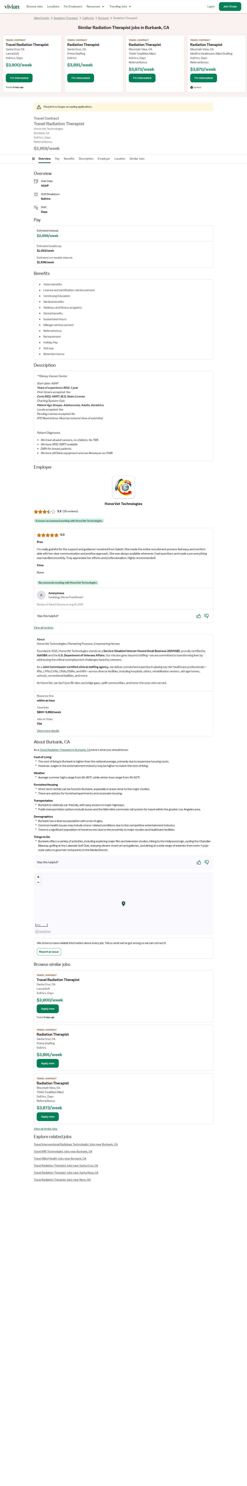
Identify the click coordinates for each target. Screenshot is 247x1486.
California (88, 18)
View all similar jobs (46, 1129)
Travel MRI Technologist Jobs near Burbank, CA (63, 1151)
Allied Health (41, 18)
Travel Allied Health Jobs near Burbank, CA (60, 1158)
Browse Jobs (35, 6)
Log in (211, 6)
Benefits (69, 159)
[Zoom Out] (38, 882)
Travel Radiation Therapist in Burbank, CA (65, 750)
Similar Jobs (137, 159)
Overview (45, 159)
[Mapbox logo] (43, 932)
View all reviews (44, 627)
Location (119, 159)
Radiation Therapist (66, 18)
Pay (57, 159)
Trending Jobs (118, 6)
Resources (93, 6)
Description (86, 159)
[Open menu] (33, 158)
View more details (48, 731)
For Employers (73, 6)
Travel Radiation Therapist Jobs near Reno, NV (62, 1180)
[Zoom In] (38, 877)
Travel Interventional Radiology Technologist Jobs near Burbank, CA (76, 1144)
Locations (53, 6)
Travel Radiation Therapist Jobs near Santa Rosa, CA (66, 1173)
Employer (104, 159)
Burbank (103, 18)
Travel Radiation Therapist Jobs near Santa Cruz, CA (66, 1165)
